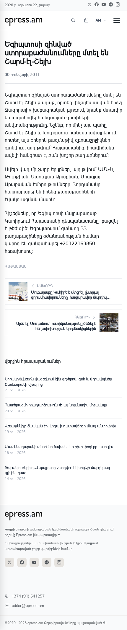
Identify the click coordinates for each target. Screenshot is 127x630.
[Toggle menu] (116, 20)
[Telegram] (111, 4)
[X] (89, 4)
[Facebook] (97, 4)
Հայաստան (16, 266)
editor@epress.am (28, 605)
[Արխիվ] (86, 20)
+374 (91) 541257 (28, 595)
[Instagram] (118, 4)
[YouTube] (104, 4)
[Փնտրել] (73, 20)
